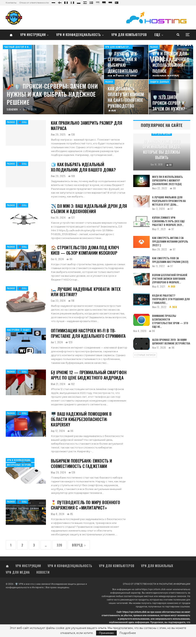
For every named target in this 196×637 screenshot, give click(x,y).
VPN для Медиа (162, 133)
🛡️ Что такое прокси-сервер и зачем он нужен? (169, 102)
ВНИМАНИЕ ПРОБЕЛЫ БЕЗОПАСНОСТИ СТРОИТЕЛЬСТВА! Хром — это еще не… (170, 321)
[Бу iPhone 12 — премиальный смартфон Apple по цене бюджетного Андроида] (26, 382)
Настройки (13, 329)
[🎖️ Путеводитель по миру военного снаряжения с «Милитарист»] (26, 512)
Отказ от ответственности (34, 2)
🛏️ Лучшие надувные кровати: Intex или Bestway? (86, 291)
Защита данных (159, 81)
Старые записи (145, 355)
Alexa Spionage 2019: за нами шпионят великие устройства (171, 341)
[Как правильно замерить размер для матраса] (26, 133)
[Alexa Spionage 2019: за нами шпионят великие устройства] (141, 344)
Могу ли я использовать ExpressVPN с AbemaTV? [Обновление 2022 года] (167, 180)
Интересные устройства (20, 464)
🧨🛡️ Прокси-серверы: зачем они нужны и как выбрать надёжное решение (52, 94)
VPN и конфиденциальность (78, 34)
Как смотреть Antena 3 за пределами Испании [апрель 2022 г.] (170, 241)
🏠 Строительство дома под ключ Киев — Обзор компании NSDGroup (85, 250)
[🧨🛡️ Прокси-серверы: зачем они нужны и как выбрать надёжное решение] (53, 79)
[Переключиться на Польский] (78, 2)
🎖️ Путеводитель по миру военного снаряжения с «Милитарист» (85, 505)
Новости (43, 572)
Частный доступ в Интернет (18, 46)
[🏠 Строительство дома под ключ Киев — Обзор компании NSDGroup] (26, 257)
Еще (157, 34)
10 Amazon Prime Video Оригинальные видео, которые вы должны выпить (162, 149)
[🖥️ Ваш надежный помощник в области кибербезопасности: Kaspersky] (26, 424)
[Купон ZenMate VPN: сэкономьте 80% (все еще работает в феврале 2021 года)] (141, 222)
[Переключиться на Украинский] (97, 2)
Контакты (11, 2)
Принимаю (106, 633)
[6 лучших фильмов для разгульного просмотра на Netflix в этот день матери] (141, 201)
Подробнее (127, 633)
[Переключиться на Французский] (66, 2)
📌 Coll (22, 122)
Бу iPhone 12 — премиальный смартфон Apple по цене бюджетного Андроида (89, 375)
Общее (26, 329)
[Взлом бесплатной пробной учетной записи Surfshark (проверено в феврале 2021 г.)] (141, 279)
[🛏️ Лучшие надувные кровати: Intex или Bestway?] (26, 299)
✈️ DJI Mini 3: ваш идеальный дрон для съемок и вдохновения (89, 208)
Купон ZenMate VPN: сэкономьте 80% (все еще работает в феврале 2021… (168, 221)
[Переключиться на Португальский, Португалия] (116, 2)
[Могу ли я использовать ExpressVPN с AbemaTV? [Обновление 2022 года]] (141, 181)
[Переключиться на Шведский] (91, 2)
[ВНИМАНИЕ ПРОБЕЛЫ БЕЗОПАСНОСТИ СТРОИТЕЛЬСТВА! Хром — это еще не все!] (141, 320)
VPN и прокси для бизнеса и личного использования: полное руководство (171, 65)
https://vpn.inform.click (153, 589)
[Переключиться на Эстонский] (110, 2)
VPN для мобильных (157, 565)
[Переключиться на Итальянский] (72, 2)
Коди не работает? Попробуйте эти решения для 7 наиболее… (171, 299)
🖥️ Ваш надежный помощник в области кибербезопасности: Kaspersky (81, 419)
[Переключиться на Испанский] (85, 2)
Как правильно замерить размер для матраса (86, 125)
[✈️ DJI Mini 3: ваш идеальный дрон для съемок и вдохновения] (26, 216)
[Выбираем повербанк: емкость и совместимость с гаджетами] (26, 471)
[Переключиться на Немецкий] (104, 2)
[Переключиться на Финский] (59, 2)
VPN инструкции (33, 34)
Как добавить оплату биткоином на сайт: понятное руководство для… (126, 100)
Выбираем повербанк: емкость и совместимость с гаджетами (81, 463)
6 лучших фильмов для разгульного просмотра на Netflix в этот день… (169, 200)
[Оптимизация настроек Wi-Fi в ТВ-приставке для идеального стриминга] (26, 340)
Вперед (78, 545)
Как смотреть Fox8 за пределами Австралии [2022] (170, 260)
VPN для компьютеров (129, 34)
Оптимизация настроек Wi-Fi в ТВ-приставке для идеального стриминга (88, 333)
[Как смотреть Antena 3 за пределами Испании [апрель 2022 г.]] (141, 242)
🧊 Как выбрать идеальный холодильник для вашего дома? (83, 167)
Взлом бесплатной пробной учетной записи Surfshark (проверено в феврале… (169, 278)
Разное (154, 46)
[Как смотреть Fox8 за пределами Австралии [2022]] (141, 262)
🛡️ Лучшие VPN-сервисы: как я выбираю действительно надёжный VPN (123, 65)
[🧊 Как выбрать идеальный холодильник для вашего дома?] (26, 174)
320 (59, 545)
